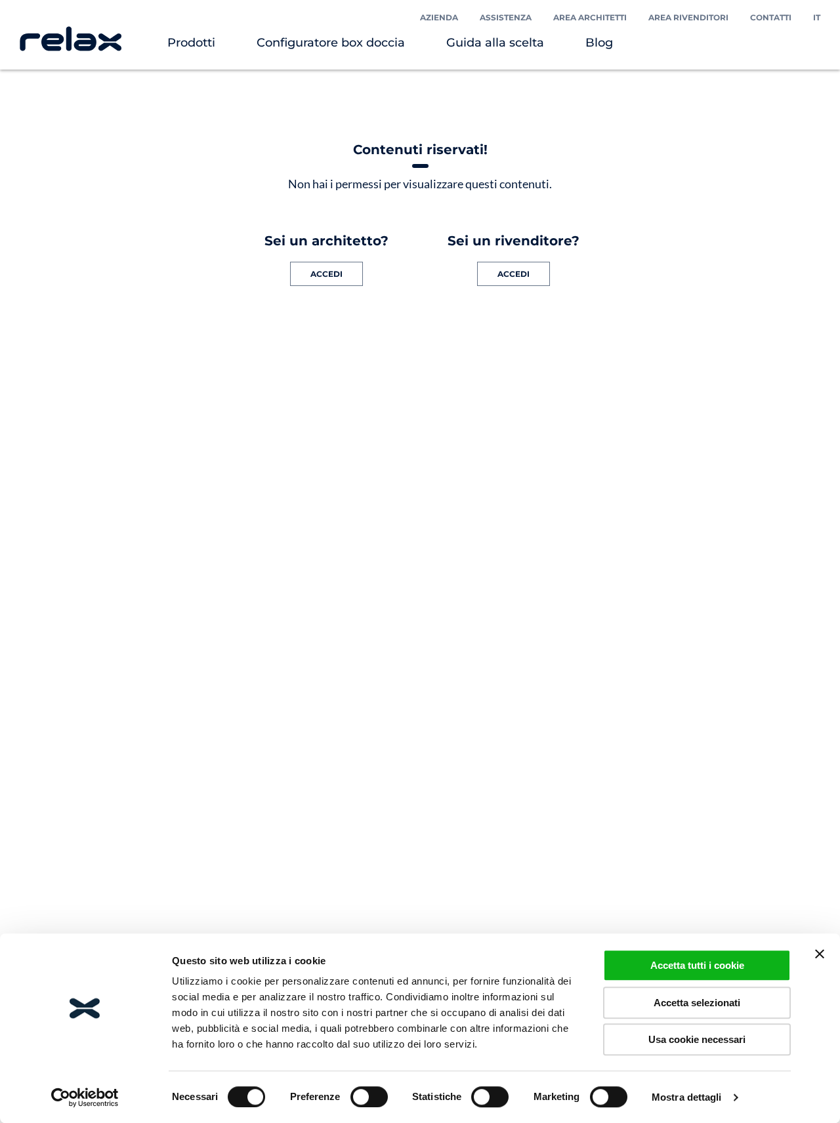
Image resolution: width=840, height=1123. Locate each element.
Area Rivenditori (688, 17)
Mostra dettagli (687, 1097)
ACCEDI (326, 274)
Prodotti (191, 42)
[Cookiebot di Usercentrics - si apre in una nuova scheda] (85, 1097)
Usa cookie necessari (697, 1039)
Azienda (439, 17)
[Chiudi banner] (819, 953)
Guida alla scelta (495, 42)
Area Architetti (590, 17)
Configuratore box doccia (331, 42)
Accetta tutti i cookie (697, 965)
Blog (599, 42)
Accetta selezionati (697, 1002)
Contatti (770, 17)
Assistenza (506, 17)
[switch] (369, 1096)
